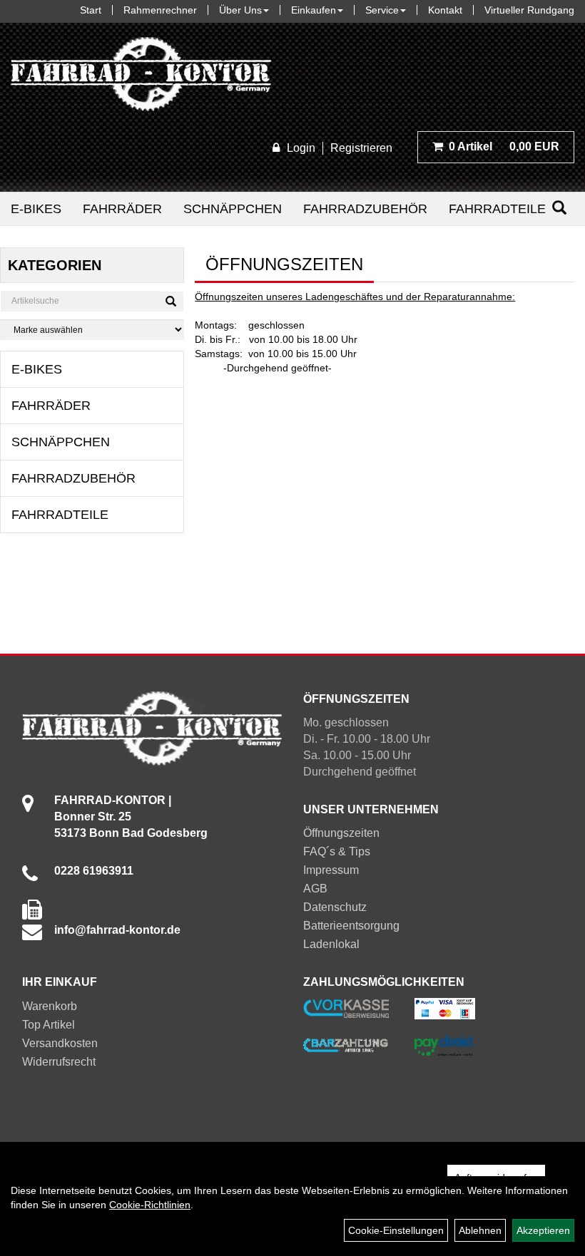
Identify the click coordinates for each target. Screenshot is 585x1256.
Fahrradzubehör (365, 209)
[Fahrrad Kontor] (141, 77)
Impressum (331, 870)
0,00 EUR (504, 146)
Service (382, 10)
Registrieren (361, 148)
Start (90, 10)
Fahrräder (122, 209)
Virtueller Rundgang (529, 10)
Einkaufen (313, 10)
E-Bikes (36, 209)
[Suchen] (559, 207)
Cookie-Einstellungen (396, 1230)
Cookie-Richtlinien (149, 1204)
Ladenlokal (331, 944)
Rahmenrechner (160, 10)
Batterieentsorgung (351, 926)
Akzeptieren (543, 1230)
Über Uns (240, 10)
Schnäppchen (232, 209)
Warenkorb (49, 1006)
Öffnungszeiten (341, 833)
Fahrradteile (497, 209)
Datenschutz (335, 907)
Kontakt (445, 10)
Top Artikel (48, 1025)
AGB (315, 888)
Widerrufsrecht (59, 1062)
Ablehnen (480, 1230)
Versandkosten (60, 1043)
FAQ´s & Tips (336, 851)
